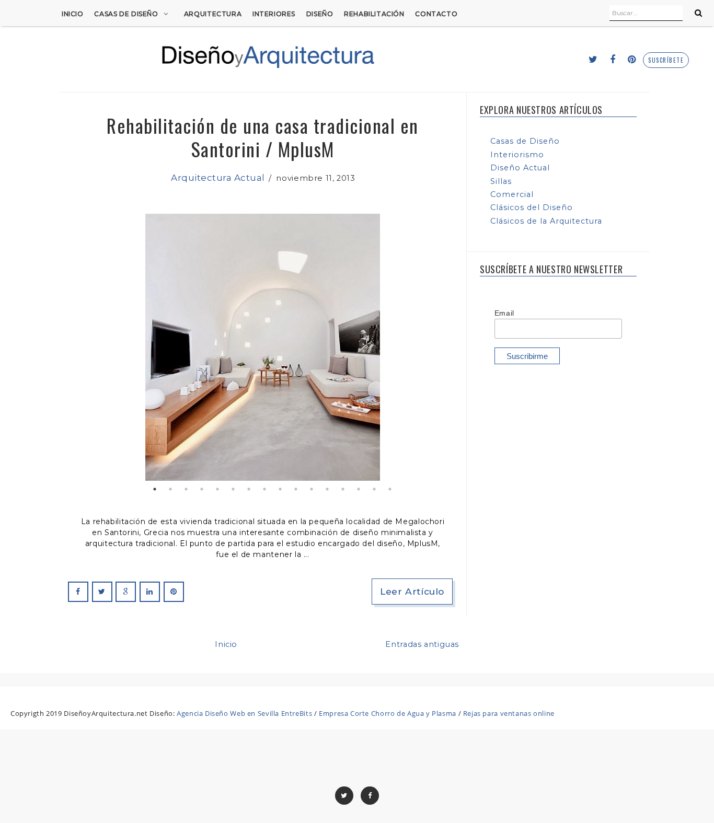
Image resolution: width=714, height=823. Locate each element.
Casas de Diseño (126, 14)
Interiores (273, 14)
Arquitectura (212, 14)
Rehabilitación (374, 14)
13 (343, 489)
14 (358, 489)
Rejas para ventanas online (509, 713)
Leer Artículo (412, 591)
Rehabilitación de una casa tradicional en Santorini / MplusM (263, 137)
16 (390, 489)
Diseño (319, 14)
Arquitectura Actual (218, 177)
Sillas (501, 181)
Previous (83, 347)
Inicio (73, 14)
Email (504, 313)
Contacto (436, 14)
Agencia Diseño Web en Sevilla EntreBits (244, 713)
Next (442, 347)
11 (311, 489)
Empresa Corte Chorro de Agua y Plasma (387, 713)
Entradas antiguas (422, 644)
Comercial (512, 194)
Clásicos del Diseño (531, 207)
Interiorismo (517, 154)
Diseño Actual (520, 167)
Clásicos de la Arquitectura (546, 221)
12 (327, 489)
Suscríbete (666, 60)
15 (374, 489)
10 (296, 489)
